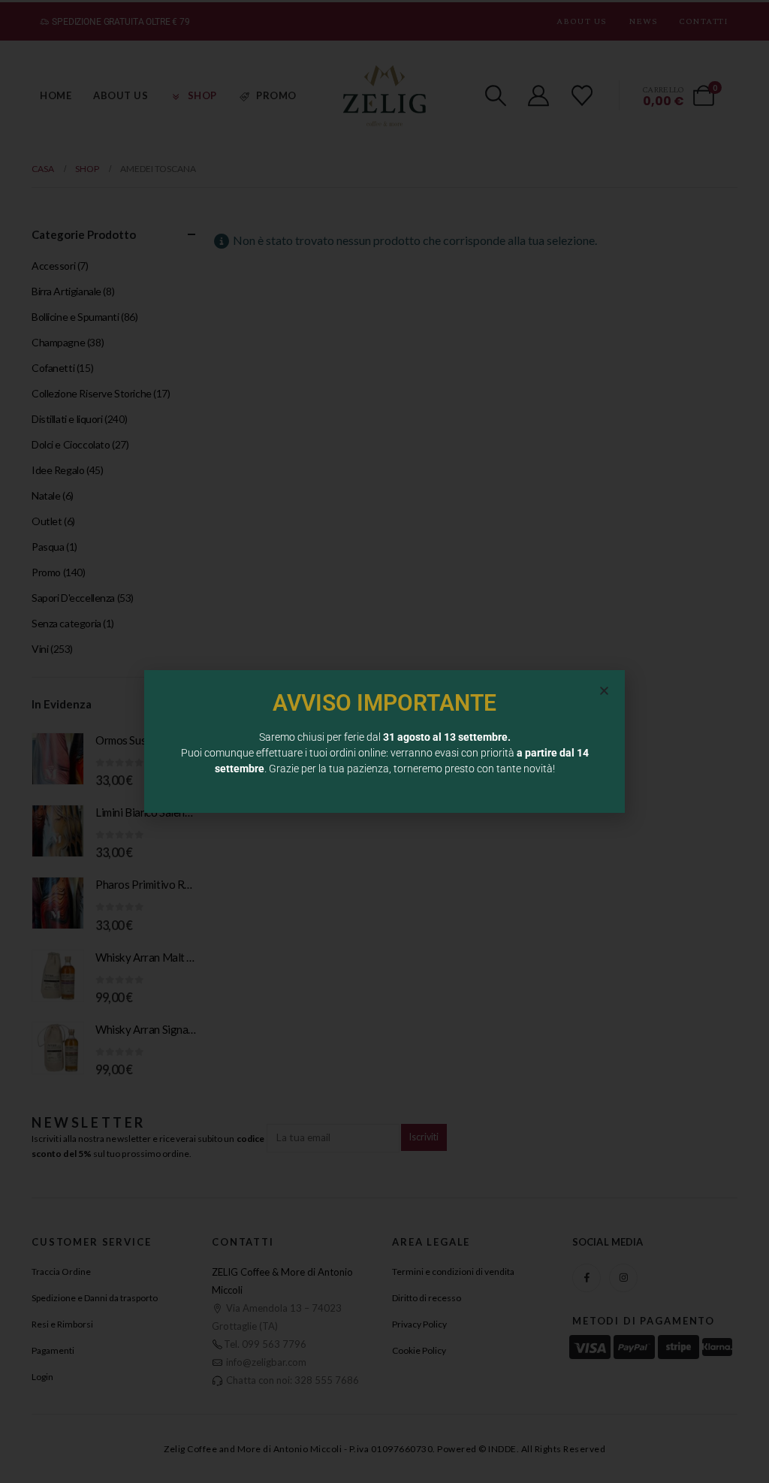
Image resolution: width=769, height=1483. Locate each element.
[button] (604, 690)
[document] (384, 741)
